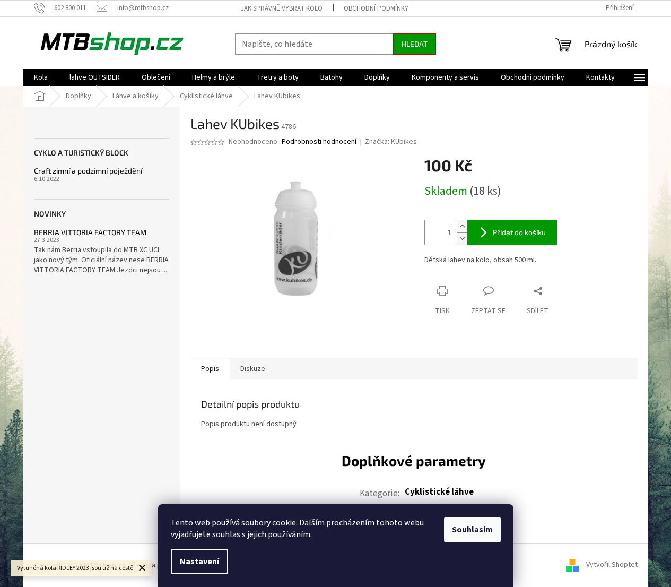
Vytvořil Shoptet (612, 565)
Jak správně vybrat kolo (282, 8)
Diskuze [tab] (252, 369)
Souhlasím (472, 530)
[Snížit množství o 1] (462, 238)
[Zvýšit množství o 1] (462, 226)
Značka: (391, 141)
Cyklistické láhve (439, 492)
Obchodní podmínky (376, 8)
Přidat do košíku (519, 232)
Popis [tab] (210, 369)
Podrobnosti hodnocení (319, 142)
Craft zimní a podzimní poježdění (88, 171)
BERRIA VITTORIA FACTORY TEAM (90, 232)
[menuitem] (40, 77)
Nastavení (199, 561)
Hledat (415, 43)
